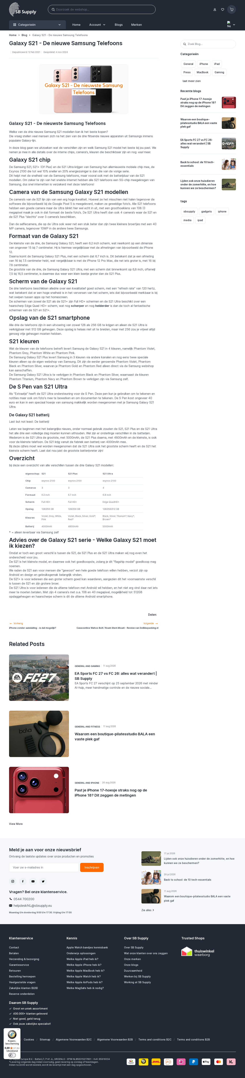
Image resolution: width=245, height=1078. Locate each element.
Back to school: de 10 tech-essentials (197, 164)
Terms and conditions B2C (154, 1039)
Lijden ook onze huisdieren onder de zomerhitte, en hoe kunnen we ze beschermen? (198, 184)
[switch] (12, 1055)
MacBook (202, 72)
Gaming (219, 72)
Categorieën (27, 24)
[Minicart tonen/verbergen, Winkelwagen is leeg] (231, 9)
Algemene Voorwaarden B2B (115, 1039)
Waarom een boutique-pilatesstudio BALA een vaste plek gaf (198, 123)
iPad (217, 63)
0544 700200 (24, 899)
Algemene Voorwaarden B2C (74, 1039)
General (188, 63)
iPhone (203, 63)
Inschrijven (92, 867)
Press (187, 72)
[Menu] (18, 1030)
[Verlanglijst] (223, 9)
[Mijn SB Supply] (215, 9)
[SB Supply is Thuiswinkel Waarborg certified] (208, 952)
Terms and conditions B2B (193, 1039)
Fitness (95, 726)
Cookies (29, 1039)
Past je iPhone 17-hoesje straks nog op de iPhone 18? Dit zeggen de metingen (198, 102)
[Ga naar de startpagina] (22, 9)
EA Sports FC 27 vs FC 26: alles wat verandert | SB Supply (196, 143)
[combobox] (208, 44)
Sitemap (45, 1039)
